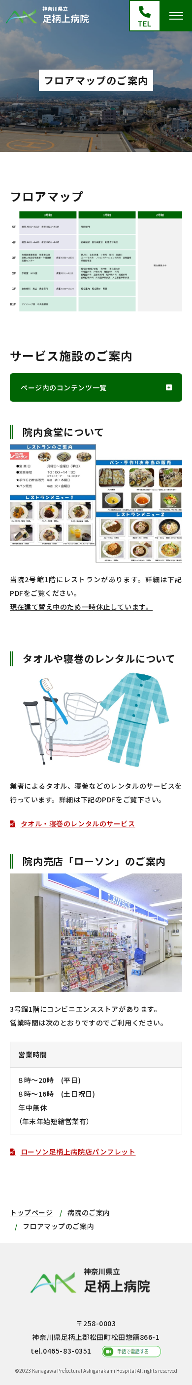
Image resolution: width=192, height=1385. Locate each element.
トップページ (31, 1212)
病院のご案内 (88, 1212)
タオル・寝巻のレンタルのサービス (78, 823)
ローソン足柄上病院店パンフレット (78, 1151)
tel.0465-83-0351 (61, 1351)
